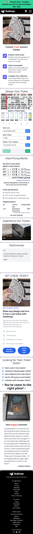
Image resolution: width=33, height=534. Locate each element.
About (16, 483)
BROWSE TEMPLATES (9, 350)
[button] (30, 11)
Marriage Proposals (16, 520)
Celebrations (16, 522)
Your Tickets (16, 508)
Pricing (16, 485)
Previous (6, 151)
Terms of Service (16, 496)
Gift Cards (16, 489)
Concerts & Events (16, 514)
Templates (16, 504)
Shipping (16, 487)
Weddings (16, 518)
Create (16, 502)
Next (27, 151)
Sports (16, 516)
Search (16, 506)
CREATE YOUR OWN (24, 350)
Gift (16, 526)
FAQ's (16, 492)
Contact (16, 494)
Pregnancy (16, 524)
